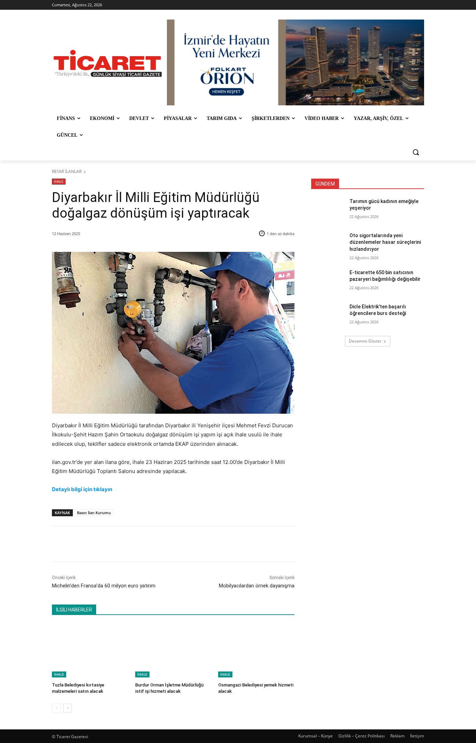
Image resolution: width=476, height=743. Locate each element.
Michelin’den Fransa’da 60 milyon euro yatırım (103, 586)
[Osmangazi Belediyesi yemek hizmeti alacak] (256, 650)
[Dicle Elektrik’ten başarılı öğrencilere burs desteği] (328, 315)
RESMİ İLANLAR (67, 171)
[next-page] (67, 708)
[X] (117, 544)
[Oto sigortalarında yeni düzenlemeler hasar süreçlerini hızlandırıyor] (328, 244)
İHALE (58, 181)
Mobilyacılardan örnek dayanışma (256, 586)
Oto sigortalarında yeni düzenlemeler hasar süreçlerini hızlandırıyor (385, 242)
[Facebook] (101, 544)
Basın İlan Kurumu (94, 512)
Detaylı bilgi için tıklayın (82, 489)
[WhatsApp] (149, 544)
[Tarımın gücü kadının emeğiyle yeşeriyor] (328, 210)
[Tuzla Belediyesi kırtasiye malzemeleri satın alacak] (90, 650)
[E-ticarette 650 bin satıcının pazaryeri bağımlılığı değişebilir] (328, 281)
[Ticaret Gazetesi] (107, 63)
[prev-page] (56, 708)
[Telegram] (165, 544)
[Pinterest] (133, 544)
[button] (415, 152)
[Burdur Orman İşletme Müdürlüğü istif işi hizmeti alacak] (173, 650)
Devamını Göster (365, 341)
